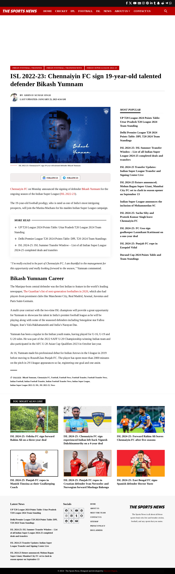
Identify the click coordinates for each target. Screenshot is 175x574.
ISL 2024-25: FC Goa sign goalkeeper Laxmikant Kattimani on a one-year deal (141, 232)
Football (54, 378)
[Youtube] (76, 510)
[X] (130, 3)
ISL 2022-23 (68, 194)
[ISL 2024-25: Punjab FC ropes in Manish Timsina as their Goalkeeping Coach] (34, 463)
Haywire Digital (110, 571)
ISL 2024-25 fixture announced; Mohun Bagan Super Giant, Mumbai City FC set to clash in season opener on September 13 (32, 556)
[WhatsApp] (170, 3)
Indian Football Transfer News (64, 68)
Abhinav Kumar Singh (37, 95)
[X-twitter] (71, 510)
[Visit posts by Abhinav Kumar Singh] (14, 97)
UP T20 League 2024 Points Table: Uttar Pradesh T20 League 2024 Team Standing (140, 121)
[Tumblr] (154, 3)
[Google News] (139, 3)
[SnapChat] (158, 3)
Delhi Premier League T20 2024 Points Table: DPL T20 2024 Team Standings (62, 238)
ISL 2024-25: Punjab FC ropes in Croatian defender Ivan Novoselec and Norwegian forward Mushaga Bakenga (86, 484)
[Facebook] (126, 3)
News (53, 385)
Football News (65, 378)
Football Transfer (79, 378)
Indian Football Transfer (27, 68)
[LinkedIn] (151, 3)
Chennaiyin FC (18, 189)
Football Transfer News (97, 378)
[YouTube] (134, 3)
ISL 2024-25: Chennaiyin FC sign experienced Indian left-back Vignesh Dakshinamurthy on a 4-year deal (85, 440)
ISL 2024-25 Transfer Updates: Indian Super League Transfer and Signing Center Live (140, 170)
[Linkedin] (71, 515)
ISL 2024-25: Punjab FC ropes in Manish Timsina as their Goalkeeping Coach (32, 484)
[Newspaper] (76, 521)
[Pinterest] (147, 3)
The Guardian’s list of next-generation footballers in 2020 (55, 291)
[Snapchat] (81, 515)
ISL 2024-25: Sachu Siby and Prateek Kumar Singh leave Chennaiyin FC (137, 216)
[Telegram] (167, 3)
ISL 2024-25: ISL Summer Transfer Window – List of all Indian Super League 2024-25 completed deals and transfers (33, 532)
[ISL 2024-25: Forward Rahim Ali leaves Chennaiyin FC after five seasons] (141, 419)
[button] (165, 11)
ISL (37, 385)
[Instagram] (143, 3)
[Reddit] (163, 3)
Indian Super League (81, 381)
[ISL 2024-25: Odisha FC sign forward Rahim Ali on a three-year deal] (34, 419)
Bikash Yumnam (91, 189)
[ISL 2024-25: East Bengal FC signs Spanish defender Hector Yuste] (141, 463)
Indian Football (16, 381)
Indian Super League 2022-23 (102, 68)
